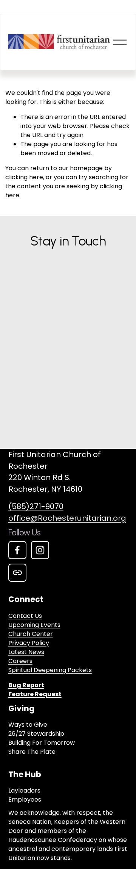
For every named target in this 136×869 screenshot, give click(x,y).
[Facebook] (17, 550)
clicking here (24, 177)
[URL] (17, 573)
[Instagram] (40, 550)
